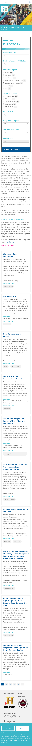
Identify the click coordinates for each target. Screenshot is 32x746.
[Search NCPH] (30, 2)
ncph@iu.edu (10, 242)
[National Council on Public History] (16, 8)
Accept (22, 728)
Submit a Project (12, 149)
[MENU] (2, 4)
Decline (8, 728)
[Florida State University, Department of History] (23, 703)
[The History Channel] (10, 702)
